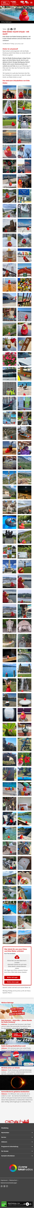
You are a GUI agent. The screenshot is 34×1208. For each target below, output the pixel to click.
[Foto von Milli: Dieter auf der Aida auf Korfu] (9, 151)
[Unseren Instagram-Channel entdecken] (7, 1186)
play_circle (27, 1204)
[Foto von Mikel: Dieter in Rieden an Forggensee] (9, 122)
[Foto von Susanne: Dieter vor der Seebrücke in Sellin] (9, 181)
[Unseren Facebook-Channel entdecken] (4, 1186)
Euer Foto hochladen (9, 953)
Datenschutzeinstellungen (9, 1183)
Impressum (4, 1180)
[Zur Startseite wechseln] (5, 3)
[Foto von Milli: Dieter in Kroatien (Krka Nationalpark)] (9, 196)
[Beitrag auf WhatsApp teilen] (8, 29)
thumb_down (24, 1204)
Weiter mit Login (12, 977)
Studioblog (4, 1128)
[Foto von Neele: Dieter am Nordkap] (24, 151)
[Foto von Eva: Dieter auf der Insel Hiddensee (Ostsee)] (9, 92)
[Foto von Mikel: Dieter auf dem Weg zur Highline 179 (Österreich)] (9, 107)
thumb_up (30, 1204)
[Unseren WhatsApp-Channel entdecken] (2, 1186)
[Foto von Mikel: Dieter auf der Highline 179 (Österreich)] (24, 107)
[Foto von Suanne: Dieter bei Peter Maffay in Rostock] (24, 181)
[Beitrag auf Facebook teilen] (11, 29)
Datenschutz (13, 1180)
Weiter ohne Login (13, 982)
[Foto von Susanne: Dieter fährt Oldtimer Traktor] (9, 166)
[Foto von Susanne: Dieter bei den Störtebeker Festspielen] (24, 166)
